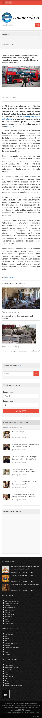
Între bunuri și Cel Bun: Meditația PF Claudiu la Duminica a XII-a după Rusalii (25, 568)
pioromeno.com (10, 610)
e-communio (5, 44)
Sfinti (6, 674)
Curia (6, 652)
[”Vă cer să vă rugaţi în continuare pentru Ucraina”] (19, 334)
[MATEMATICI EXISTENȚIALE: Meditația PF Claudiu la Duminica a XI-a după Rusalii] (8, 459)
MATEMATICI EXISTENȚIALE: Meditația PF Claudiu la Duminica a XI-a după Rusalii (25, 458)
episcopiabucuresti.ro (11, 603)
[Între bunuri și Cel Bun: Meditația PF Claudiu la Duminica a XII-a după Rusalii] (7, 569)
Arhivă (7, 639)
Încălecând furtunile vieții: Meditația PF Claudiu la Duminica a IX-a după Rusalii (24, 470)
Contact (7, 654)
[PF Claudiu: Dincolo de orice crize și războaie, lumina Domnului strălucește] (8, 497)
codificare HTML (22, 712)
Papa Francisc (9, 665)
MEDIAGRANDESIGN (33, 712)
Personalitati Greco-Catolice (13, 685)
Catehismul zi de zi (11, 643)
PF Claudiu (8, 670)
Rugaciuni (8, 681)
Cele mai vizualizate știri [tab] (13, 427)
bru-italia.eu (8, 612)
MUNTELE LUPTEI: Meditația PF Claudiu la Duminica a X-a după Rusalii (25, 483)
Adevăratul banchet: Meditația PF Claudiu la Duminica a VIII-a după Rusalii (25, 445)
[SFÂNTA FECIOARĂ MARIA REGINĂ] (7, 578)
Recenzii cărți (9, 645)
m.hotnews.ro (11, 277)
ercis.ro (7, 621)
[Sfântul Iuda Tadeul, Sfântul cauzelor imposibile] (7, 587)
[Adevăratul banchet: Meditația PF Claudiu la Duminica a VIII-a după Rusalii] (8, 447)
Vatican (7, 683)
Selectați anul (8, 401)
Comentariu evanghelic (12, 648)
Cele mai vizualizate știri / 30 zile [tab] (16, 422)
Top (5, 695)
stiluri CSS (15, 712)
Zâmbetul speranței (18, 432)
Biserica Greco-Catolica (12, 667)
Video (7, 650)
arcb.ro (7, 619)
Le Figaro (10, 126)
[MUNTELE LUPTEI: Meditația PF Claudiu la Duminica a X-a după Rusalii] (8, 484)
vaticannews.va (9, 614)
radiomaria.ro (9, 623)
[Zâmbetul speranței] (8, 434)
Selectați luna (8, 392)
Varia (6, 672)
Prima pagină (9, 634)
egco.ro (7, 605)
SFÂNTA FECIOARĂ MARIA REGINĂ (22, 576)
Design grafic (8, 712)
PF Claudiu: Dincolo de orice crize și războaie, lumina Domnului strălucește (23, 495)
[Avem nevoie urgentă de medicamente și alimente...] (21, 298)
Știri (12, 44)
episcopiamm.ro (10, 608)
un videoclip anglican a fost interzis (21, 117)
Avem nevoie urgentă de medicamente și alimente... (17, 317)
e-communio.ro (15, 703)
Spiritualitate (9, 676)
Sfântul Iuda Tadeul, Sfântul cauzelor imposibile (25, 585)
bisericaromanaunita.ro (12, 601)
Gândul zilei (8, 641)
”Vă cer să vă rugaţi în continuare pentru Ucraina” (21, 351)
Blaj (6, 679)
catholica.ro (8, 617)
